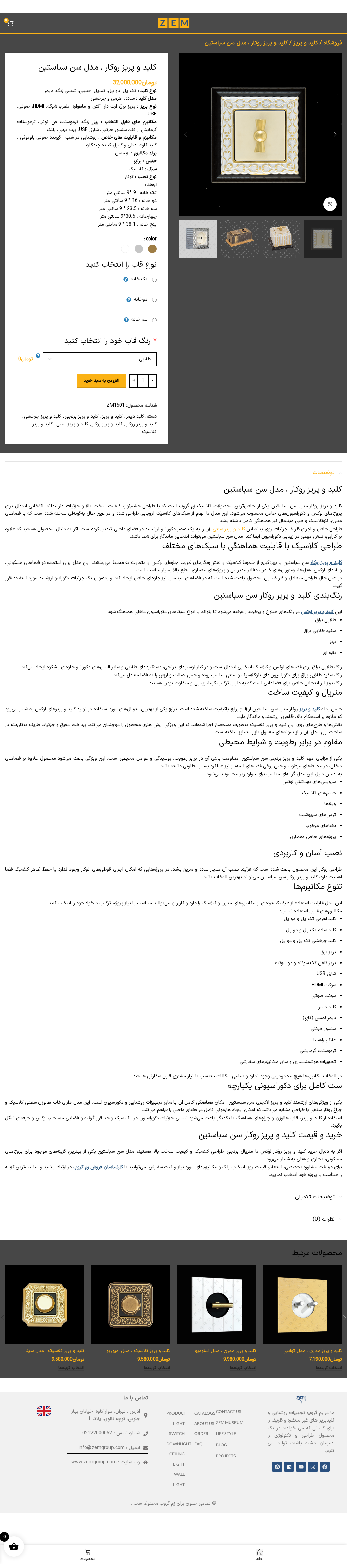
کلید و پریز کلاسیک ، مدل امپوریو (138, 1350)
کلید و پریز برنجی (81, 416)
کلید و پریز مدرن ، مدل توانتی (312, 1350)
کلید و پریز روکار (141, 424)
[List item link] (232, 1412)
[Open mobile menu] (338, 23)
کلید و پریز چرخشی (42, 416)
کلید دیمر (135, 416)
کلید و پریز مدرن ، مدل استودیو (225, 1350)
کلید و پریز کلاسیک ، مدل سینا (55, 1350)
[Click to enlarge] (330, 204)
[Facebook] (325, 1467)
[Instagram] (313, 1467)
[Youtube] (301, 1467)
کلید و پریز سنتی (72, 424)
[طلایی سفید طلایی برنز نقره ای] (96, 359)
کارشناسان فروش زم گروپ (98, 1167)
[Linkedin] (289, 1467)
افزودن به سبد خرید (101, 380)
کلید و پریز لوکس (317, 611)
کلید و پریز (305, 43)
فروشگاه (333, 43)
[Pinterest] (277, 1467)
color (151, 239)
